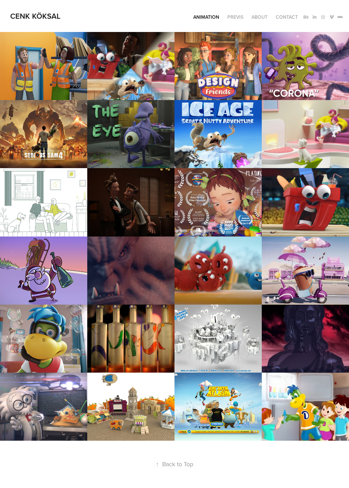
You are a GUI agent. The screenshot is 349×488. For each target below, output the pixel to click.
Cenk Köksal (35, 16)
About (260, 17)
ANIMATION (206, 17)
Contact (287, 17)
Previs (235, 17)
